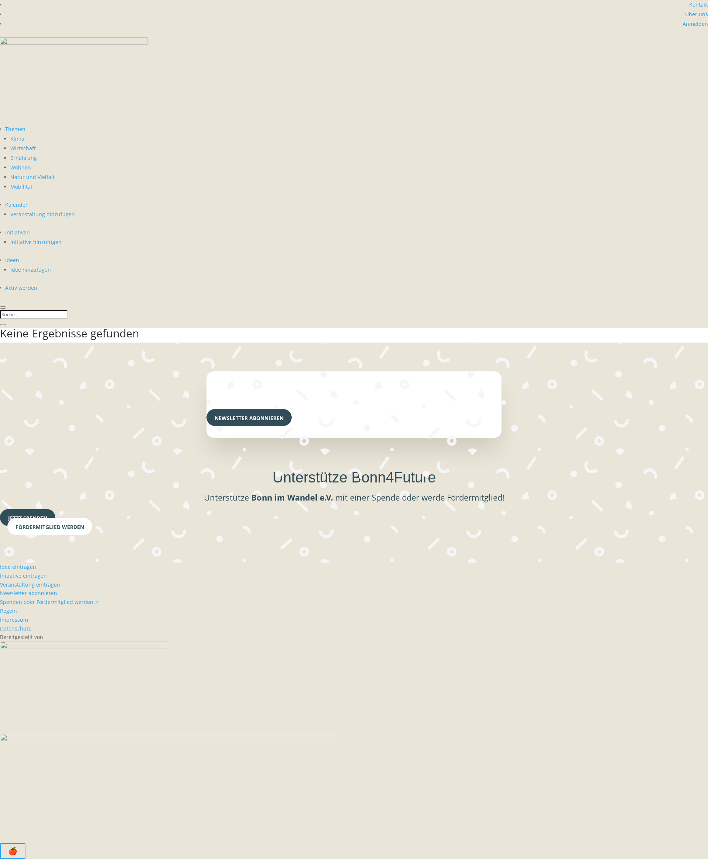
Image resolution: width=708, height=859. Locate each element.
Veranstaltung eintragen (30, 584)
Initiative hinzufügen (36, 241)
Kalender (16, 204)
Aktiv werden (21, 287)
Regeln (8, 610)
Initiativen (17, 232)
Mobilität (21, 186)
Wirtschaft (23, 148)
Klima (17, 138)
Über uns (696, 14)
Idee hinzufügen (30, 269)
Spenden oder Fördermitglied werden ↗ (49, 601)
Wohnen (20, 167)
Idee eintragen (18, 566)
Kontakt (698, 4)
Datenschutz (15, 628)
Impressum (14, 619)
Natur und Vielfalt (32, 177)
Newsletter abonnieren (249, 418)
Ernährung (23, 157)
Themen (15, 129)
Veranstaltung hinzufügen (42, 214)
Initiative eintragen (23, 575)
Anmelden (695, 23)
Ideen (12, 260)
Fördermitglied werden (49, 526)
